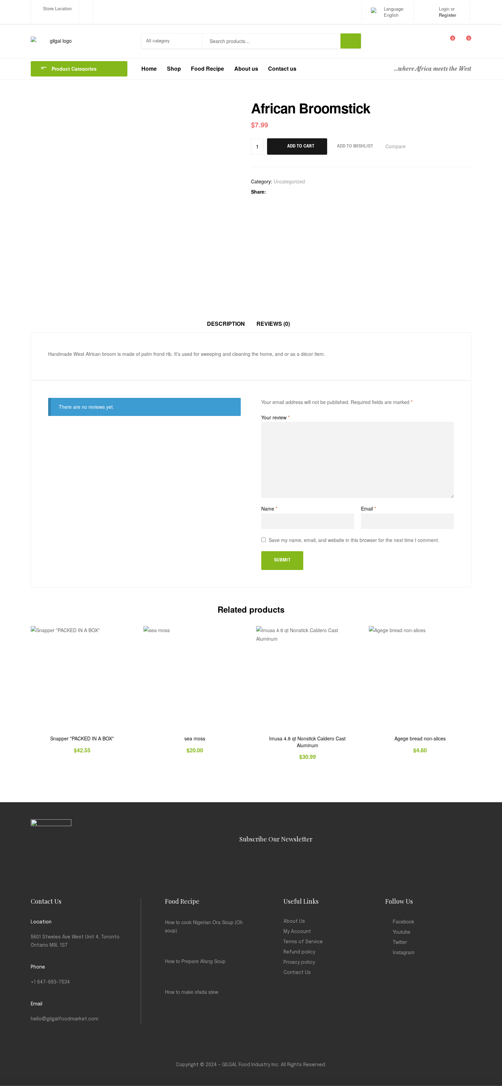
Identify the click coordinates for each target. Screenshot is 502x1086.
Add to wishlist (355, 146)
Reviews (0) (273, 324)
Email (368, 508)
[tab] (226, 324)
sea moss (194, 738)
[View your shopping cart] (464, 41)
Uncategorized (289, 181)
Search (350, 40)
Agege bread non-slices (420, 738)
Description (226, 324)
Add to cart (301, 146)
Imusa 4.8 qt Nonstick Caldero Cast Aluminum (307, 742)
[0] (448, 41)
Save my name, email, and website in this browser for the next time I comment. (354, 540)
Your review (275, 417)
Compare (396, 146)
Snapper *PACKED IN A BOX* (82, 738)
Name (269, 508)
